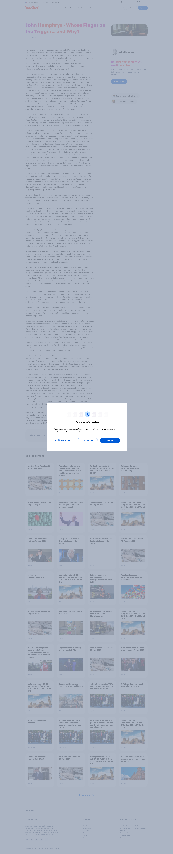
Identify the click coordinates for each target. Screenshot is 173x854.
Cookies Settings (62, 440)
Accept (110, 440)
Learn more (97, 432)
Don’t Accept (88, 440)
